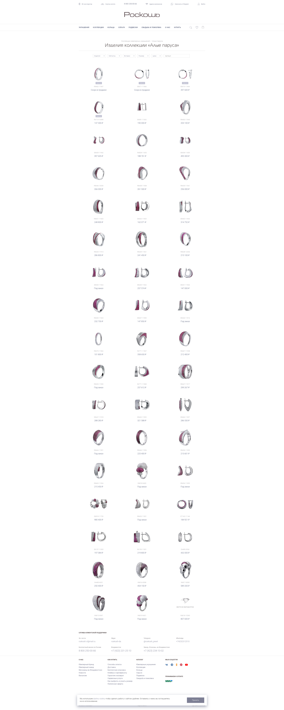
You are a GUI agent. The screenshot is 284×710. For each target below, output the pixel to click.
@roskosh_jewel (151, 641)
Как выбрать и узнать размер (120, 681)
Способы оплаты (115, 664)
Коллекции (98, 27)
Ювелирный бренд (86, 664)
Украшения (84, 27)
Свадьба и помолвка (151, 27)
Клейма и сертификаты (117, 673)
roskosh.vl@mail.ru (87, 641)
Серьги (121, 27)
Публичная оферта (115, 684)
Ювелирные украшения (146, 664)
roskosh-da (116, 641)
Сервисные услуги (115, 678)
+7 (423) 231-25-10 (121, 650)
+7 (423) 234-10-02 (154, 650)
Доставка (112, 667)
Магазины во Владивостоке (90, 670)
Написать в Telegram (182, 4)
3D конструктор (87, 4)
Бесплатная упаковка (117, 670)
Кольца (110, 27)
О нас (167, 27)
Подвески (133, 27)
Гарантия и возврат (116, 675)
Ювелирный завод (86, 667)
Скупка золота (110, 4)
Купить (177, 27)
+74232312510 (182, 641)
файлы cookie (99, 699)
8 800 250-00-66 (130, 4)
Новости (82, 673)
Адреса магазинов (155, 4)
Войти (203, 4)
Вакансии (83, 675)
